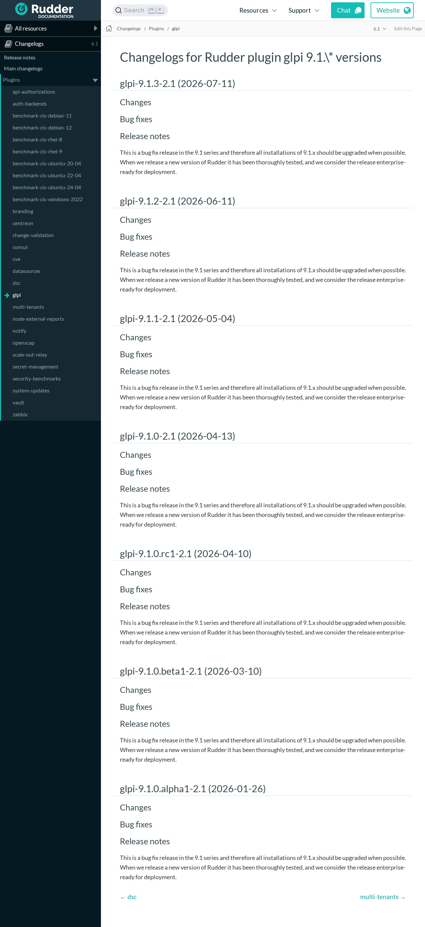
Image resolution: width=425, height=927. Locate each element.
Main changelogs (23, 68)
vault (18, 402)
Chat (344, 10)
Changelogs (129, 28)
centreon (23, 223)
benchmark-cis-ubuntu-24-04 (47, 187)
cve (16, 259)
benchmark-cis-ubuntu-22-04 (47, 175)
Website (388, 10)
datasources (27, 271)
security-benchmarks (37, 378)
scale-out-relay (30, 354)
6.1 (377, 29)
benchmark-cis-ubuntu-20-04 (47, 163)
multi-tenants (28, 306)
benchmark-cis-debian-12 (42, 127)
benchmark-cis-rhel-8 (37, 139)
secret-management (35, 366)
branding (23, 211)
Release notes (20, 57)
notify (19, 330)
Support (300, 10)
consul (20, 247)
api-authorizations (34, 91)
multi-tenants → (383, 896)
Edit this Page (408, 28)
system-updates (31, 390)
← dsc (128, 896)
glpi (17, 295)
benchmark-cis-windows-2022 (48, 199)
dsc (16, 283)
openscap (24, 342)
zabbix (20, 414)
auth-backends (30, 103)
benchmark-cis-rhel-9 (37, 151)
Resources (253, 10)
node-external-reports (38, 318)
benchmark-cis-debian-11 (42, 115)
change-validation (33, 235)
